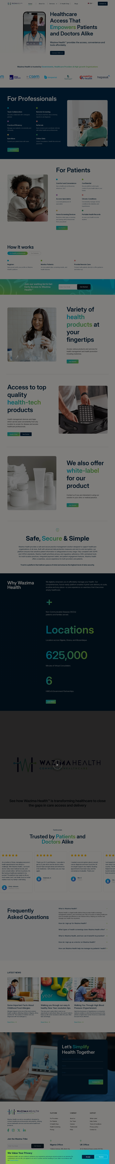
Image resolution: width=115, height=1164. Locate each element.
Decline (101, 1157)
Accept (88, 1157)
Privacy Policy (14, 1160)
